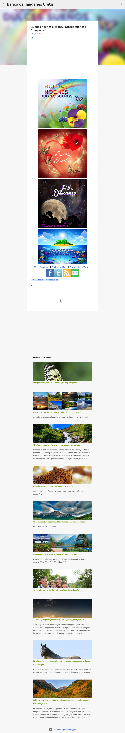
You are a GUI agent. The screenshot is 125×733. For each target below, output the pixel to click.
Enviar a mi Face (60, 267)
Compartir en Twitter (80, 267)
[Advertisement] (62, 61)
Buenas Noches (38, 280)
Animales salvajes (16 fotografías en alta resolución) (54, 486)
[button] (32, 38)
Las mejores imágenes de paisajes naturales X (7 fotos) (55, 554)
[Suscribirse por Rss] (67, 276)
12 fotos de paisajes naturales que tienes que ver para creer (57, 445)
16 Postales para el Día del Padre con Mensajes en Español (56, 590)
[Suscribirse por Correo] (75, 276)
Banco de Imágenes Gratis (30, 4)
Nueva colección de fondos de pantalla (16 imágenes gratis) (57, 412)
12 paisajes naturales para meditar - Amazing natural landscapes (59, 522)
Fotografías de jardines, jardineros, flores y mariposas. (55, 383)
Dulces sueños (52, 280)
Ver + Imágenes (42, 267)
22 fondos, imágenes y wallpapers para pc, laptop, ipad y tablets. (58, 620)
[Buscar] (57, 4)
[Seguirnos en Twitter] (58, 276)
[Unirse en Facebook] (50, 276)
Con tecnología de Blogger (64, 729)
